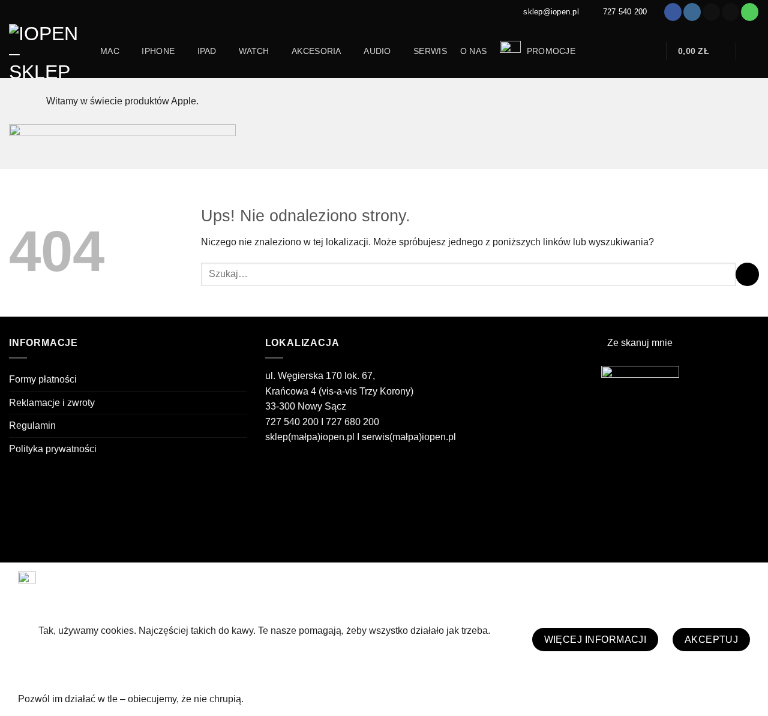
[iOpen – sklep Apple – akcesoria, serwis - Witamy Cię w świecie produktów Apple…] (45, 51)
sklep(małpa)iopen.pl (310, 437)
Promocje (549, 51)
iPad (207, 51)
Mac (109, 51)
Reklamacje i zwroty (52, 403)
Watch (254, 51)
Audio (377, 51)
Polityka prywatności (53, 449)
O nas (473, 51)
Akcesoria (316, 51)
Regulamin (32, 425)
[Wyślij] (747, 274)
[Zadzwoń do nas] (749, 12)
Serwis (430, 51)
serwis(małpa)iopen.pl (409, 437)
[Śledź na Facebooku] (673, 12)
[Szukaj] (650, 51)
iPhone (158, 51)
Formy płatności (43, 379)
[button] (701, 51)
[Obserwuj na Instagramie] (692, 12)
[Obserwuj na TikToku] (711, 12)
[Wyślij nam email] (730, 12)
